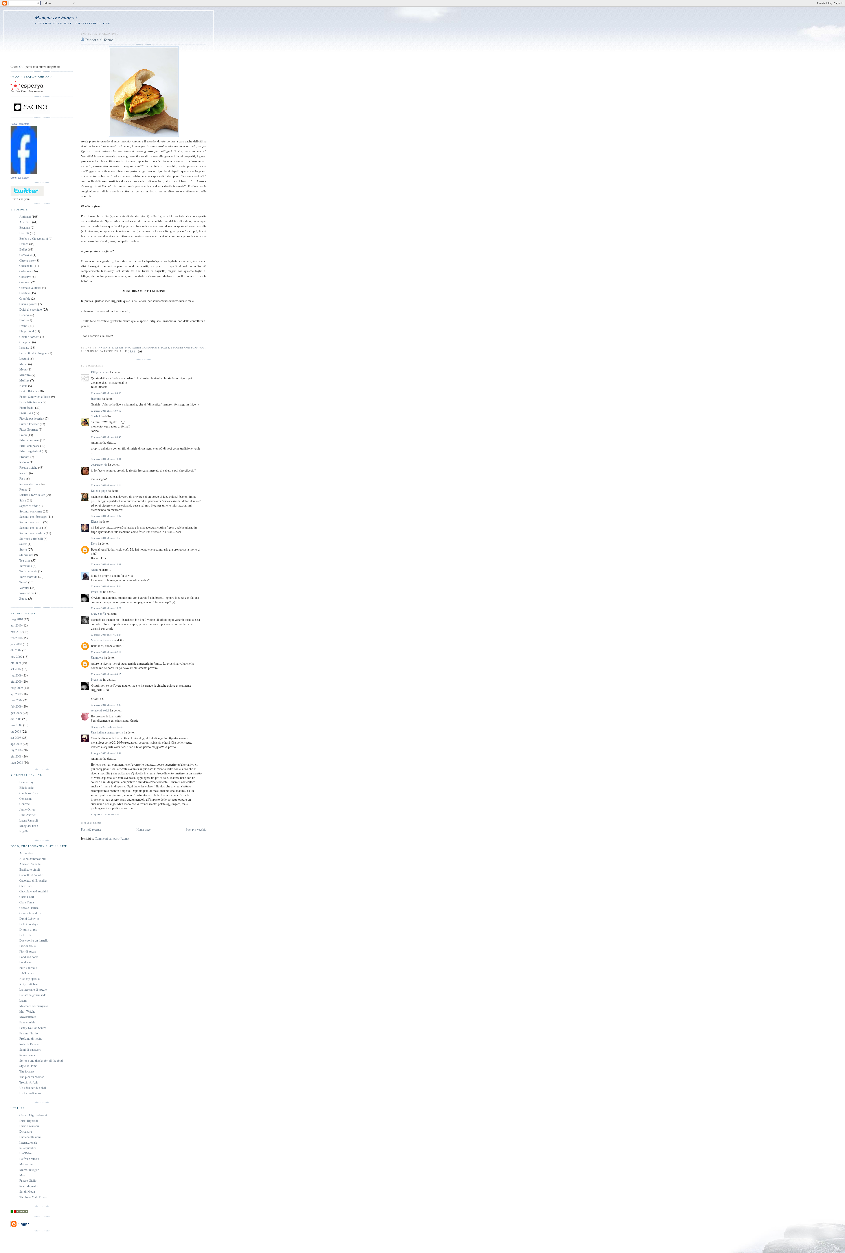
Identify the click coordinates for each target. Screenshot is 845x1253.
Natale (23, 386)
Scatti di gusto (28, 1186)
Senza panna (27, 1055)
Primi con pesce (29, 446)
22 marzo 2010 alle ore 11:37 (106, 516)
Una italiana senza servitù (107, 732)
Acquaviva (26, 853)
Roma (23, 489)
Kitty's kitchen (28, 984)
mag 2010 (17, 619)
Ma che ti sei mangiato (33, 1006)
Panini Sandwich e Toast (150, 347)
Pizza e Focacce (29, 424)
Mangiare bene (28, 826)
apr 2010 (16, 625)
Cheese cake (27, 260)
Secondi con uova (30, 527)
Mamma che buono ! (56, 17)
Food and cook (28, 957)
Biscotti (24, 233)
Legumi (24, 358)
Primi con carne (29, 440)
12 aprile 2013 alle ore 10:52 (106, 814)
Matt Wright (27, 1011)
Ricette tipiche (28, 467)
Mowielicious (28, 1017)
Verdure (24, 588)
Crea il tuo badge (20, 177)
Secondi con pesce (30, 522)
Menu (23, 369)
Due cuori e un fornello (33, 940)
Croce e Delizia (29, 908)
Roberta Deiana (29, 1044)
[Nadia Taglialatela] (24, 173)
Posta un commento (91, 822)
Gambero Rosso (29, 793)
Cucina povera (28, 304)
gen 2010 (16, 644)
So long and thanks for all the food (41, 1060)
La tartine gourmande (32, 995)
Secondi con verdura (32, 533)
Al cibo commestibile (32, 859)
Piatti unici (26, 413)
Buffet (23, 249)
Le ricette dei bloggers (33, 353)
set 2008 (16, 737)
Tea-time (24, 560)
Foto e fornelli (28, 968)
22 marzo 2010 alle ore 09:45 (106, 437)
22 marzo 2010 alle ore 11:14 (106, 485)
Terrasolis (25, 566)
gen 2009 (16, 713)
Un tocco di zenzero (31, 1093)
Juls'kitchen (26, 973)
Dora (94, 543)
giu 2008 (16, 756)
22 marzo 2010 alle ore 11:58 (106, 538)
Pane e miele (27, 1022)
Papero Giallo (28, 1180)
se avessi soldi (100, 710)
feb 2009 (16, 706)
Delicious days (28, 924)
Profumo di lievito (30, 1038)
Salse (22, 500)
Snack (23, 544)
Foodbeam (25, 962)
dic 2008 (16, 719)
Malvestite (26, 1164)
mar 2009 (16, 700)
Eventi (23, 326)
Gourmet (24, 804)
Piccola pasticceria (30, 418)
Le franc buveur (29, 1159)
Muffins (24, 380)
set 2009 (16, 669)
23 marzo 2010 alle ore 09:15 (106, 674)
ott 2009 (16, 663)
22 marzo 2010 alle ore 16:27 (106, 608)
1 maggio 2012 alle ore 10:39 (106, 753)
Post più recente (91, 829)
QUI (22, 66)
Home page (143, 829)
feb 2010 (16, 638)
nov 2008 (16, 725)
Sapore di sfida (28, 506)
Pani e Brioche (28, 391)
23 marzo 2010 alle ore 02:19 (106, 652)
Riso (22, 478)
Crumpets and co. (30, 913)
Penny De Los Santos (32, 1028)
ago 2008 (16, 744)
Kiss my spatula (29, 979)
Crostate (24, 293)
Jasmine (96, 398)
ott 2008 (16, 731)
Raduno (24, 462)
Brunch (23, 244)
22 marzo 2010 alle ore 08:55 (106, 393)
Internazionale (28, 1142)
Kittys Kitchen (100, 372)
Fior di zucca (27, 951)
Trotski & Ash (28, 1082)
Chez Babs (26, 886)
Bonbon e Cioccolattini (33, 238)
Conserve (25, 277)
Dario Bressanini (29, 1126)
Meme (23, 364)
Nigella (23, 831)
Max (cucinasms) (102, 640)
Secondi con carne (30, 511)
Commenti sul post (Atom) (112, 838)
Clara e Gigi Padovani (33, 1115)
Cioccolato (26, 265)
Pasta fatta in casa (30, 402)
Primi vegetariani (30, 451)
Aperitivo (122, 347)
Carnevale (25, 255)
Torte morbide (28, 577)
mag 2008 (17, 762)
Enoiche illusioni (30, 1137)
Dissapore (25, 1131)
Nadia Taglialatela (20, 124)
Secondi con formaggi (188, 347)
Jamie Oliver (27, 809)
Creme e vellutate (30, 288)
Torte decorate (28, 571)
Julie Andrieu (27, 815)
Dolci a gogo (99, 490)
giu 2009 (16, 681)
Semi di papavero (30, 1049)
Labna (23, 1000)
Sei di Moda (27, 1191)
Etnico (23, 320)
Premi (23, 435)
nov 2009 (16, 656)
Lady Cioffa (98, 614)
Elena (94, 521)
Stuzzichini (26, 555)
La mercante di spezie (33, 989)
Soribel (95, 416)
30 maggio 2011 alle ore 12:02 (107, 726)
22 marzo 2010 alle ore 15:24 (106, 586)
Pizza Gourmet (28, 429)
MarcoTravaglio (29, 1170)
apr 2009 (16, 694)
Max (22, 1175)
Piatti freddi (26, 407)
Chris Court (26, 897)
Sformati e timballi (31, 538)
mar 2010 (16, 632)
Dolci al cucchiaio (30, 309)
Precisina (96, 592)
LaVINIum (26, 1153)
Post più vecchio (196, 829)
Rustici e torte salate (32, 495)
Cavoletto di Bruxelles (33, 880)
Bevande (24, 227)
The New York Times (33, 1197)
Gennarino (25, 798)
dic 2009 (16, 650)
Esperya (24, 315)
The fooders (26, 1071)
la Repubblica (27, 1148)
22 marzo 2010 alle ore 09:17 (106, 410)
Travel (23, 582)
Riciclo (23, 473)
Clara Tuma (26, 902)
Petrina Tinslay (29, 1033)
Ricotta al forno (99, 40)
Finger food (26, 331)
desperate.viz (99, 464)
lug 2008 (16, 750)
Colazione (25, 271)
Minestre (25, 375)
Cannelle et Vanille (31, 875)
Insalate (24, 347)
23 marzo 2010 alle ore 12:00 (106, 704)
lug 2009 (16, 675)
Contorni (24, 282)
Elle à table (26, 787)
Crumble (24, 298)
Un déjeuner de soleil (32, 1087)
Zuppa (23, 598)
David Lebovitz (29, 918)
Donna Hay (26, 782)
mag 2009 (17, 687)
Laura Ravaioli (28, 820)
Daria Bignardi (28, 1120)
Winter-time (26, 593)
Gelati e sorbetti (29, 337)
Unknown (97, 657)
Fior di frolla (27, 946)
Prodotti (24, 457)
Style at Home (28, 1066)
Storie (23, 549)
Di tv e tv (25, 935)
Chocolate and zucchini (33, 891)
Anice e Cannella (29, 864)
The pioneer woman (31, 1077)
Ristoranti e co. (29, 484)
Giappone (25, 342)
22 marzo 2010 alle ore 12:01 (106, 564)
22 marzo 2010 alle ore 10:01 (106, 459)
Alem (94, 570)
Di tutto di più (28, 929)
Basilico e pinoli (29, 869)
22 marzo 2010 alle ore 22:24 (106, 634)
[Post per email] (139, 351)
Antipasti (106, 347)
